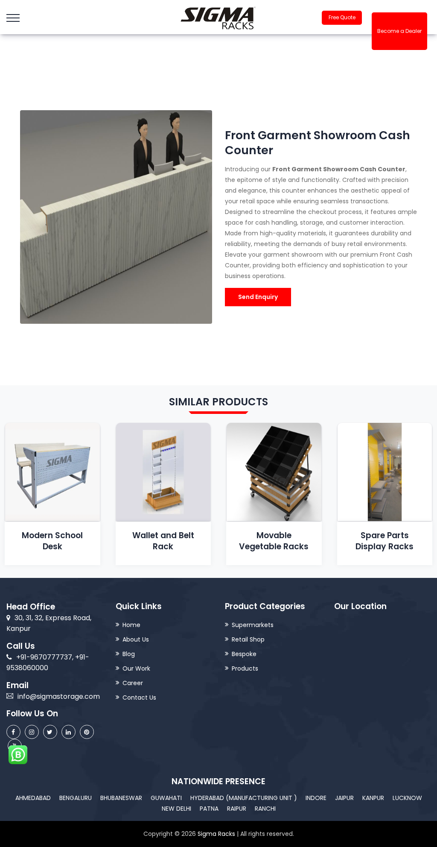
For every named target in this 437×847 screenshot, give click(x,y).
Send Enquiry (258, 297)
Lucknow (407, 798)
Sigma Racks (216, 833)
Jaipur (344, 798)
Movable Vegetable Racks (274, 541)
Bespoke (244, 654)
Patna (209, 808)
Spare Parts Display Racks (384, 541)
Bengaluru (75, 798)
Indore (316, 798)
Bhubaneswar (121, 798)
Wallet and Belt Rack (163, 541)
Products (245, 668)
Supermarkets (253, 625)
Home (131, 625)
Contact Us (139, 697)
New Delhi (176, 808)
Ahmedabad (33, 798)
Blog (128, 654)
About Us (135, 639)
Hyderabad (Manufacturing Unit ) (243, 798)
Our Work (136, 668)
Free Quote (342, 17)
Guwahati (166, 798)
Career (132, 683)
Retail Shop (248, 639)
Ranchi (265, 808)
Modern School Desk (52, 541)
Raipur (236, 808)
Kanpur (373, 798)
